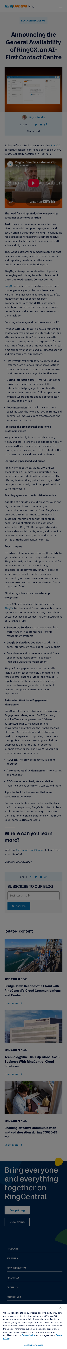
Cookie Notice (28, 1335)
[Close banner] (60, 1308)
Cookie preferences (33, 1345)
